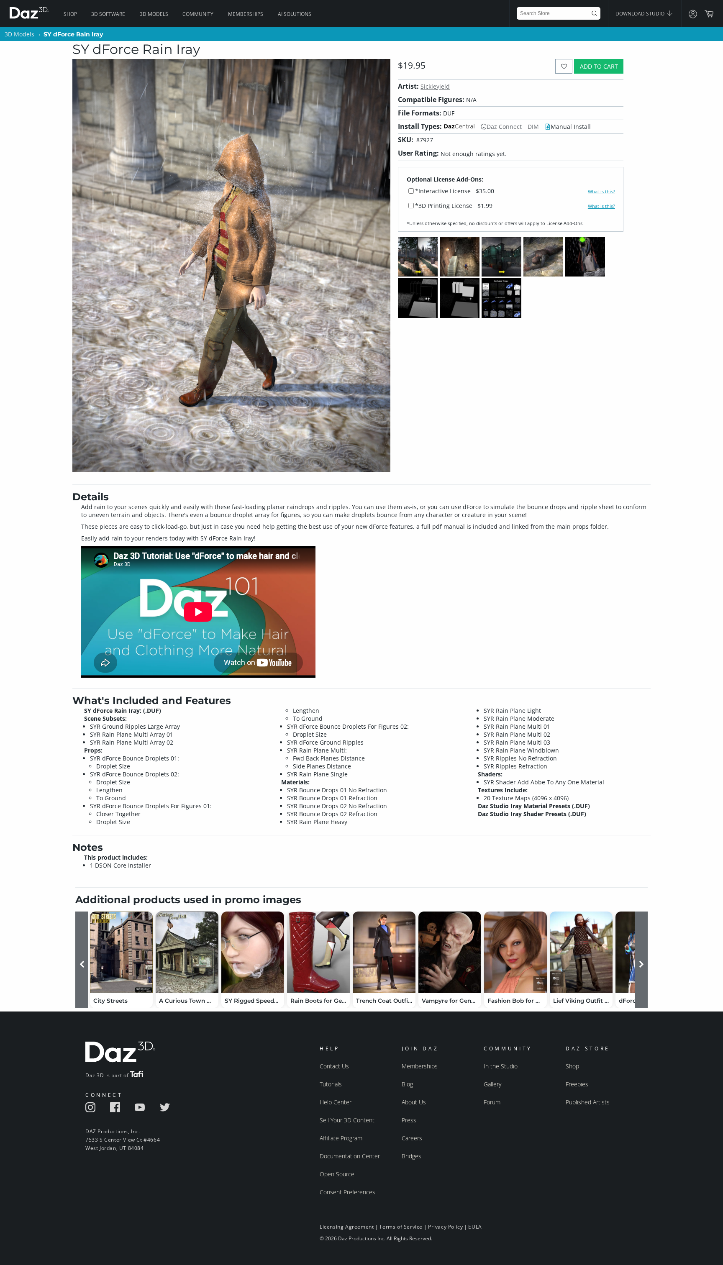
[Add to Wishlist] (563, 66)
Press (409, 1120)
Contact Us (334, 1066)
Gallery (492, 1084)
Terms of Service (401, 1226)
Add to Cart (599, 66)
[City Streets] (121, 952)
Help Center (335, 1102)
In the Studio (501, 1066)
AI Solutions (294, 14)
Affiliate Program (341, 1138)
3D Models (154, 14)
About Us (414, 1102)
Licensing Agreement (347, 1226)
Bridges (411, 1156)
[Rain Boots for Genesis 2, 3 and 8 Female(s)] (318, 952)
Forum (492, 1102)
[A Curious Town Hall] (187, 952)
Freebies (577, 1084)
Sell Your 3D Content (347, 1120)
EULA (475, 1226)
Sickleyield (435, 86)
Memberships (245, 14)
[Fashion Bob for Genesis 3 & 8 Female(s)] (515, 952)
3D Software (108, 14)
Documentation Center (350, 1156)
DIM (533, 127)
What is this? (601, 192)
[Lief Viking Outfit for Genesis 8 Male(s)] (581, 952)
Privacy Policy (445, 1226)
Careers (412, 1138)
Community (197, 14)
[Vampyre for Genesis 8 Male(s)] (449, 952)
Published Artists (588, 1102)
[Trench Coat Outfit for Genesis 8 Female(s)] (384, 952)
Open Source (337, 1174)
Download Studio (640, 13)
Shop (70, 14)
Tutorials (331, 1084)
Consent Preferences (347, 1192)
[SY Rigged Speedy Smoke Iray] (252, 952)
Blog (407, 1084)
